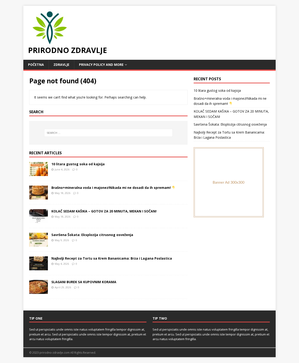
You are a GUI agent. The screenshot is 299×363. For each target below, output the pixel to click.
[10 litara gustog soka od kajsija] (38, 173)
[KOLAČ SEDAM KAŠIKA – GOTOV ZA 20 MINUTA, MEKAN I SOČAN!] (38, 220)
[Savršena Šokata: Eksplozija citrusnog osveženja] (38, 244)
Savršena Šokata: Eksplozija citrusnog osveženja (92, 235)
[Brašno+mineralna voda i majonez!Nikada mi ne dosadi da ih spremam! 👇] (38, 196)
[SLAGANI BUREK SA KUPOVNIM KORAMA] (38, 291)
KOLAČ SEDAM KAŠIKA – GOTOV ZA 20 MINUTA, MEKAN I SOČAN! (104, 211)
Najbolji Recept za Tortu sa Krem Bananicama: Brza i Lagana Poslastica (111, 258)
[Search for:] (108, 133)
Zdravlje (61, 64)
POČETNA (36, 64)
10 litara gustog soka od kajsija (78, 164)
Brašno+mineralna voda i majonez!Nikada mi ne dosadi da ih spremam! (111, 187)
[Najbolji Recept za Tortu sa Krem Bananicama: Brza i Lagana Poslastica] (38, 267)
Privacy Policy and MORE (101, 64)
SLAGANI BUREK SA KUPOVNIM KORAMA (83, 282)
